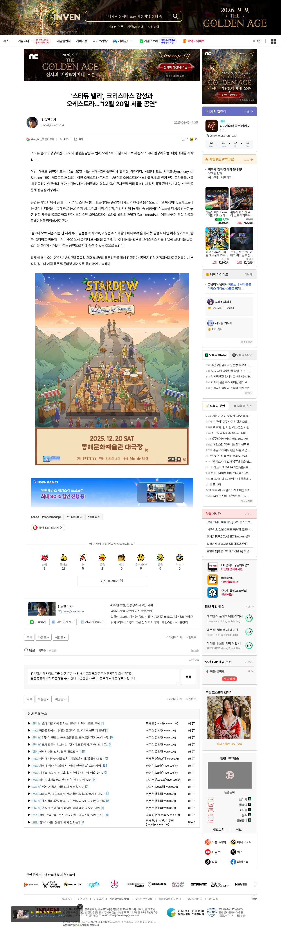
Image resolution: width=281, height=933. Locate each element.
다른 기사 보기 (65, 621)
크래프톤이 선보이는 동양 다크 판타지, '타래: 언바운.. (69, 744)
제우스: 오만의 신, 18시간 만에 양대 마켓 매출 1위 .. (67, 772)
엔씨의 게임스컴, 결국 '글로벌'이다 (56, 751)
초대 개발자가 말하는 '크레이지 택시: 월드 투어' (65, 723)
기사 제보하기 (94, 621)
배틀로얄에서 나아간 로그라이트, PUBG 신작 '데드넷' (67, 730)
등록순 (42, 650)
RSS (66, 139)
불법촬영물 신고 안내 (169, 898)
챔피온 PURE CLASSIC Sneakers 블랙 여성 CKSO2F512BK (230, 536)
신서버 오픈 (115, 27)
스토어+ (248, 159)
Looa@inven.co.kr (53, 125)
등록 (188, 676)
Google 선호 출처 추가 (42, 139)
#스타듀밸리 (74, 517)
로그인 (256, 41)
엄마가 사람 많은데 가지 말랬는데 (131, 610)
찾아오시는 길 (194, 898)
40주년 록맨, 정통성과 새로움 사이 (131, 605)
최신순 (53, 650)
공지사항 (213, 898)
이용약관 (98, 898)
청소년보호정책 (143, 898)
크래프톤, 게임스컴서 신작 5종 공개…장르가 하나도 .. (68, 793)
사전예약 (153, 27)
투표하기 (229, 678)
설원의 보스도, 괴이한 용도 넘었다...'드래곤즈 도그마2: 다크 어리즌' (151, 616)
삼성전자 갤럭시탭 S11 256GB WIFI (227, 543)
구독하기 (40, 621)
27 (196, 139)
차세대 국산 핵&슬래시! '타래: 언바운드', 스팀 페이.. (66, 765)
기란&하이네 (135, 27)
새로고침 (194, 650)
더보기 (240, 829)
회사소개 (67, 898)
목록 (29, 637)
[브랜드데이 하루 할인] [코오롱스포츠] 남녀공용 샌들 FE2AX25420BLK (230, 522)
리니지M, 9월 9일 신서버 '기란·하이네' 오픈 (61, 779)
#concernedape (51, 517)
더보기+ (248, 111)
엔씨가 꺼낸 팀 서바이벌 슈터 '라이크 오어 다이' (65, 807)
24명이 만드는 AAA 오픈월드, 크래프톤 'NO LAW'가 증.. (70, 737)
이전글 (59, 637)
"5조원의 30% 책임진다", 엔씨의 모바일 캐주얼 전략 (68, 800)
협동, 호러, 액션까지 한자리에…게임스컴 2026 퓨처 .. (68, 814)
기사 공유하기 (110, 581)
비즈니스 (82, 898)
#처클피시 (94, 517)
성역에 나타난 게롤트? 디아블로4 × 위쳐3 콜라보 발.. (67, 758)
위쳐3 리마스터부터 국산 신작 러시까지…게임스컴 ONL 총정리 (149, 622)
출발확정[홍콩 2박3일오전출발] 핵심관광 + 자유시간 (230, 551)
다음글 (42, 637)
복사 (81, 139)
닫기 (80, 906)
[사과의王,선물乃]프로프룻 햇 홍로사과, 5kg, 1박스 (230, 529)
